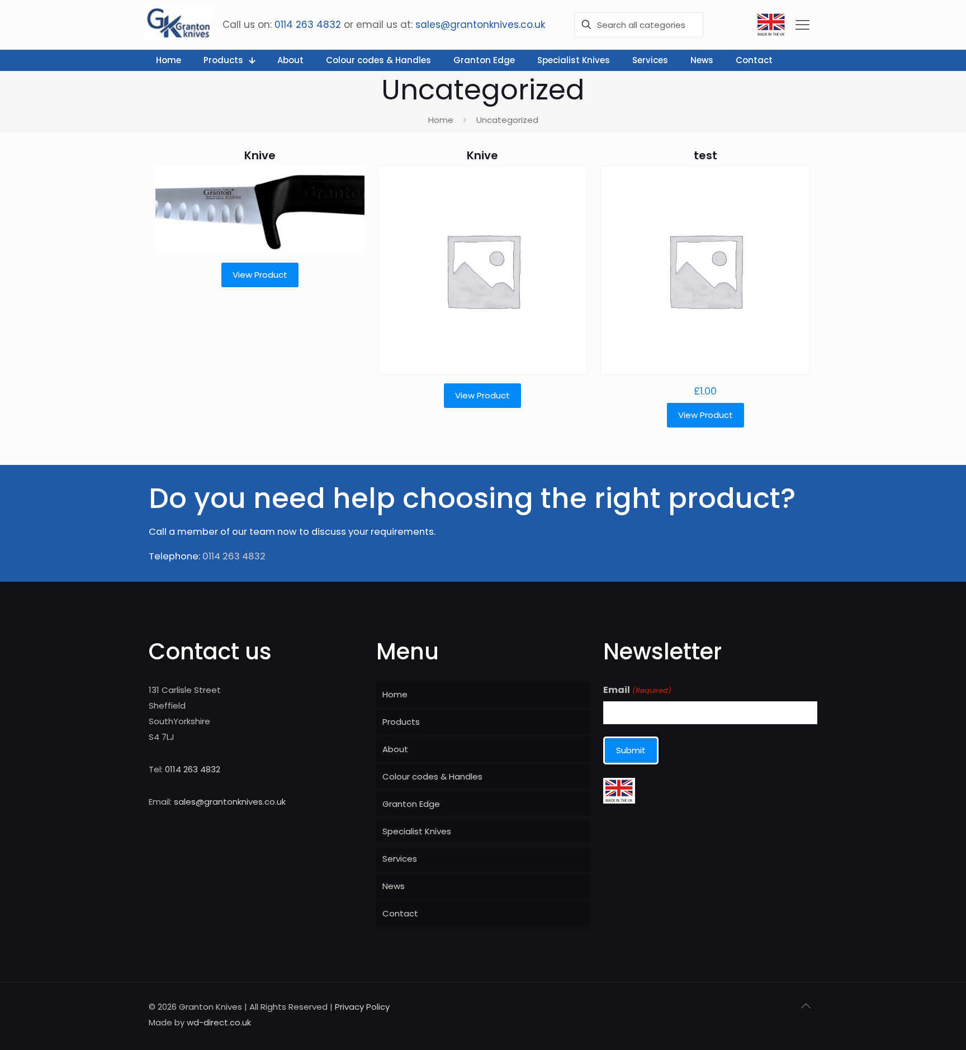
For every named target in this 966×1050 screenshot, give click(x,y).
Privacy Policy (362, 1007)
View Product (260, 275)
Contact (400, 913)
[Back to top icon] (805, 1006)
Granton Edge (411, 804)
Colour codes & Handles (432, 776)
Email (637, 690)
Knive (260, 155)
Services (399, 858)
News (393, 886)
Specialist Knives (416, 831)
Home (440, 120)
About (395, 749)
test (705, 155)
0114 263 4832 (307, 24)
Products (401, 722)
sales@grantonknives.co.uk (480, 24)
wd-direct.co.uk (219, 1022)
